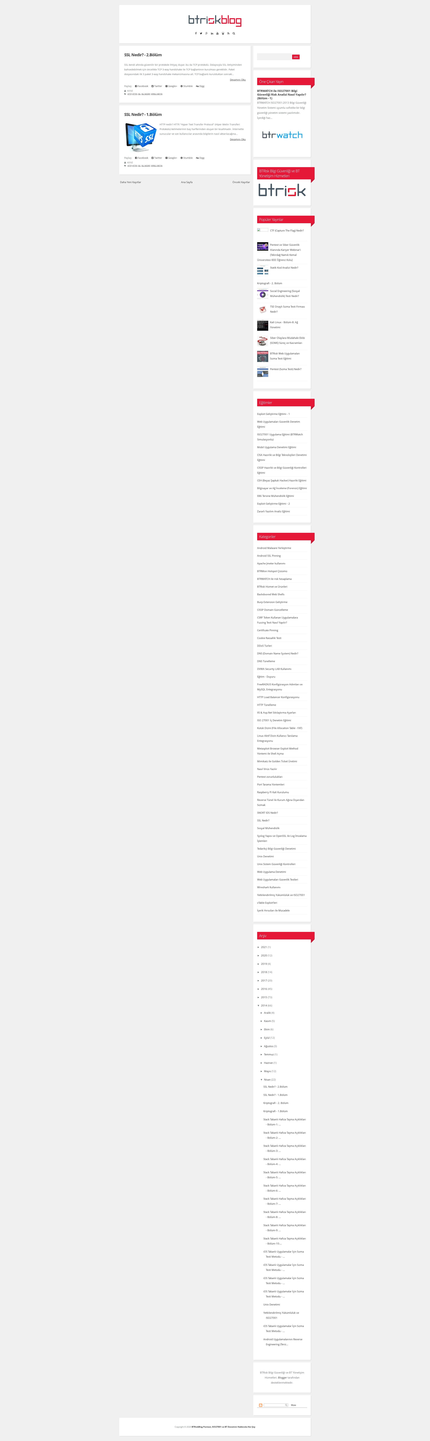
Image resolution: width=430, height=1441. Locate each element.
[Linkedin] (212, 33)
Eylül (267, 1037)
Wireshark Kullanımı (269, 887)
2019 (264, 963)
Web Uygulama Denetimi (271, 871)
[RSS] (228, 33)
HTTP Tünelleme (266, 704)
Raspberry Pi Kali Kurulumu (273, 792)
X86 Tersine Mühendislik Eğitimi (275, 496)
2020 (264, 955)
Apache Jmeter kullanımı (271, 563)
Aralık (267, 1012)
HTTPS (134, 94)
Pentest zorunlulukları (270, 776)
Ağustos (268, 1046)
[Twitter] (201, 33)
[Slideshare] (222, 33)
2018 (264, 972)
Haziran (268, 1062)
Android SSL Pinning (269, 555)
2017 (264, 980)
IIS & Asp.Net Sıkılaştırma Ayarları (276, 712)
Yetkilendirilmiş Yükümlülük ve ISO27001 (281, 895)
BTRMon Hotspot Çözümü (272, 571)
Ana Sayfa (186, 182)
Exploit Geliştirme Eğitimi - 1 (273, 414)
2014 (264, 1005)
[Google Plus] (206, 33)
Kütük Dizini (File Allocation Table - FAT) (279, 728)
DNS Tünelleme (266, 661)
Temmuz (269, 1054)
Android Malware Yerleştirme (274, 548)
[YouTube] (217, 33)
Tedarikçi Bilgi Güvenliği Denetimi (276, 848)
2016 (264, 989)
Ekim (267, 1029)
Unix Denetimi (265, 856)
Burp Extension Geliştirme (272, 602)
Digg (201, 86)
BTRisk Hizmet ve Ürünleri (272, 586)
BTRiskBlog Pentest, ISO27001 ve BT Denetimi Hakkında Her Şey (223, 1426)
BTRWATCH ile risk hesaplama (274, 578)
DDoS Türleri (264, 645)
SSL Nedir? (145, 94)
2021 (264, 947)
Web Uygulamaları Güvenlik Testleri (277, 879)
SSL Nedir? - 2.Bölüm (143, 54)
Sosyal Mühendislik (268, 828)
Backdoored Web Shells (270, 594)
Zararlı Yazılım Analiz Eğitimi (273, 511)
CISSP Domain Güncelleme (272, 609)
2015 (264, 997)
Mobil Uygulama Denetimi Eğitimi (276, 447)
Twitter (158, 86)
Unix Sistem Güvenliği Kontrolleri (276, 864)
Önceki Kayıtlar (241, 182)
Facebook (142, 86)
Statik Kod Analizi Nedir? (284, 267)
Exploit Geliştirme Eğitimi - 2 (273, 503)
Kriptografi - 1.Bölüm (275, 1111)
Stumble (188, 86)
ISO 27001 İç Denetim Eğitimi (274, 720)
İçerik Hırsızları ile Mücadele (273, 910)
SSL (139, 94)
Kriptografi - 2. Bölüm (269, 283)
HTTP (129, 94)
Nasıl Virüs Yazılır (267, 769)
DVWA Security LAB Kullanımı (274, 669)
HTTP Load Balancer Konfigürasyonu (278, 697)
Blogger (282, 1377)
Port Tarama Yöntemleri (270, 784)
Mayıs (267, 1071)
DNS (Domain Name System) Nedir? (277, 653)
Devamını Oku (238, 79)
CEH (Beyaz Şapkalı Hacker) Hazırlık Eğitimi (281, 480)
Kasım (267, 1021)
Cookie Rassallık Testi (269, 638)
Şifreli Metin (156, 94)
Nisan (267, 1079)
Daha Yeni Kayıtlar (130, 182)
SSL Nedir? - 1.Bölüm (143, 114)
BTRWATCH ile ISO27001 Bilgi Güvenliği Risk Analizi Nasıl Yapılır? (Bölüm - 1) (281, 94)
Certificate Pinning (267, 630)
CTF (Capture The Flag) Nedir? (287, 230)
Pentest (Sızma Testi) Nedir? (285, 369)
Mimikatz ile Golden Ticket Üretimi (277, 761)
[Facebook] (196, 33)
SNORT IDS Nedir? (267, 812)
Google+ (172, 86)
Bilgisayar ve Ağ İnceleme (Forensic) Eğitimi (282, 488)
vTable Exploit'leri (267, 902)
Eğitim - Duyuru (266, 676)
